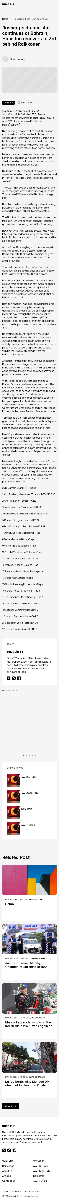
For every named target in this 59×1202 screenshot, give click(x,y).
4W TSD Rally (40, 1166)
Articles (6, 1175)
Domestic (38, 1175)
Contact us (8, 1180)
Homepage (8, 1166)
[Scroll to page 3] (29, 755)
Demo (9, 904)
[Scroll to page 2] (26, 755)
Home (5, 18)
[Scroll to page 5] (35, 755)
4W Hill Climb (40, 1180)
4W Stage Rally (41, 1171)
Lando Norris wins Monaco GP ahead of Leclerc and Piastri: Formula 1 (27, 1085)
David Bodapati (37, 899)
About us (7, 1171)
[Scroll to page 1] (24, 755)
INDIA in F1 (8, 4)
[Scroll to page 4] (32, 755)
